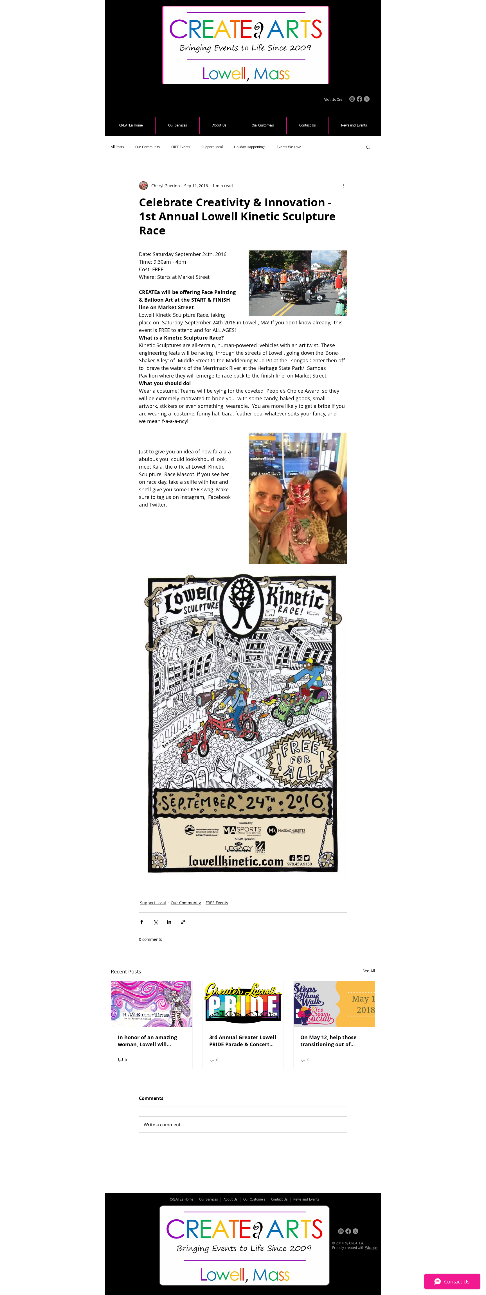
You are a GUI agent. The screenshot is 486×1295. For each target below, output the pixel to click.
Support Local (212, 147)
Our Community (147, 147)
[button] (177, 125)
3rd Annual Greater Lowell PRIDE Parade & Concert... (242, 1041)
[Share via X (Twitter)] (155, 922)
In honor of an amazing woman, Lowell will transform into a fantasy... (151, 1041)
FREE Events (180, 147)
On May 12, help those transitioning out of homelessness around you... (328, 1041)
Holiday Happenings (250, 147)
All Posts (117, 147)
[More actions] (343, 185)
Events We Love (289, 147)
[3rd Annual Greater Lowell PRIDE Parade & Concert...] (243, 1004)
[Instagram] (352, 99)
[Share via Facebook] (141, 922)
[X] (367, 99)
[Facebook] (359, 99)
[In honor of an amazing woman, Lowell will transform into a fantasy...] (151, 1004)
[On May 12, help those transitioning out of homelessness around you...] (334, 1004)
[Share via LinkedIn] (169, 922)
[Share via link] (183, 922)
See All (369, 970)
